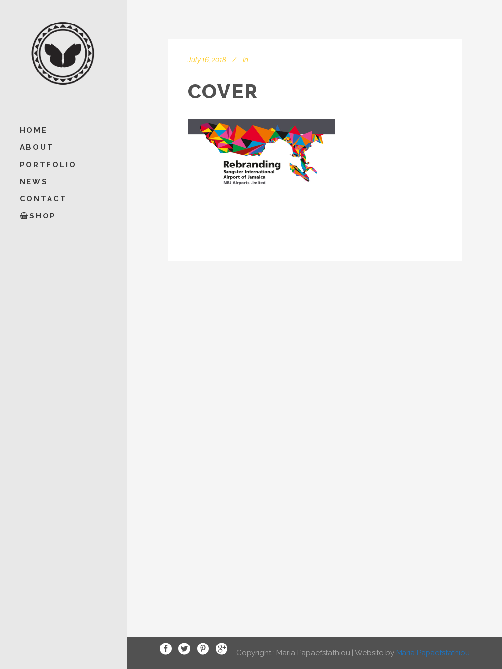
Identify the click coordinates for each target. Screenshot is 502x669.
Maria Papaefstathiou (433, 652)
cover (223, 91)
